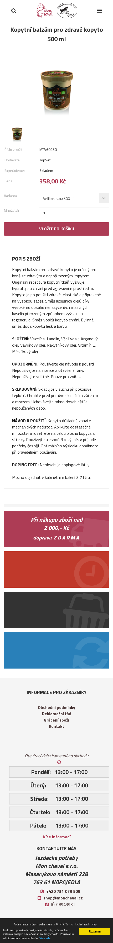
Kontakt (56, 726)
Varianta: (11, 195)
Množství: (11, 210)
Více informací (56, 837)
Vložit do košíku (56, 229)
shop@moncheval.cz (63, 898)
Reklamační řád (56, 714)
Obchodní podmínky (56, 707)
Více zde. (45, 938)
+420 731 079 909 (63, 891)
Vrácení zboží (56, 720)
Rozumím (95, 931)
